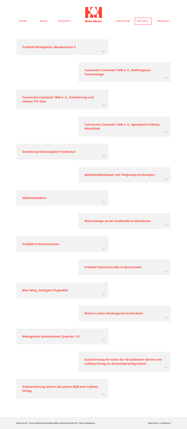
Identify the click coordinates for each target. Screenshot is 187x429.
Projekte (64, 21)
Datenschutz (153, 423)
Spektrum (123, 21)
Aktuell (143, 21)
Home (23, 21)
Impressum (166, 423)
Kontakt (163, 21)
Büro (44, 21)
